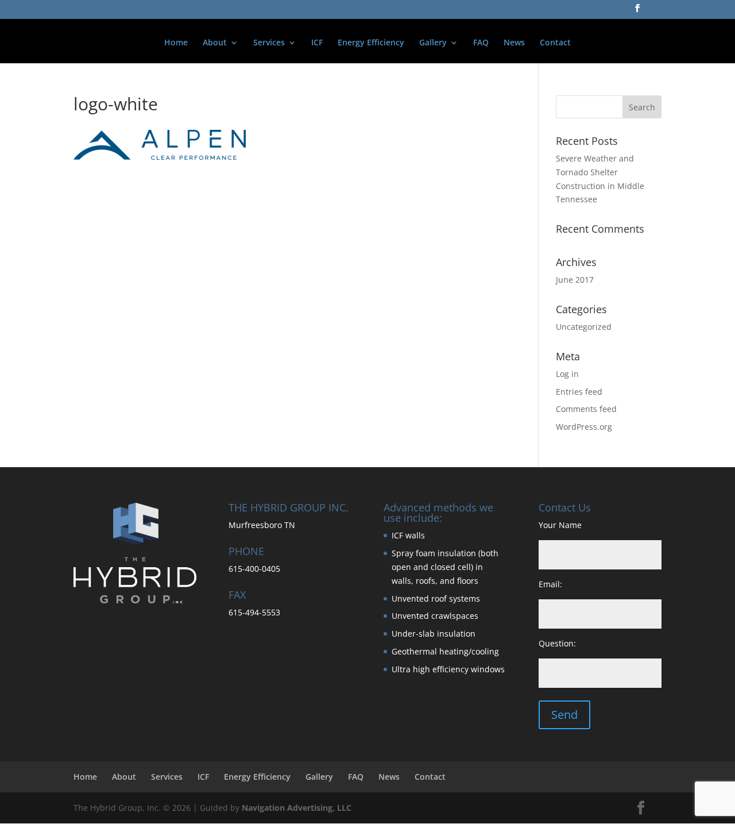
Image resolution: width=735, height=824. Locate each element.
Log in (567, 373)
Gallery (433, 43)
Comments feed (586, 408)
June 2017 (575, 279)
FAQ (481, 43)
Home (176, 43)
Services (269, 43)
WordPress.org (584, 426)
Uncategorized (584, 326)
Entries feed (579, 391)
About (215, 43)
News (514, 43)
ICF (317, 43)
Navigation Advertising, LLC (296, 807)
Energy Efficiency (371, 43)
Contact (555, 43)
